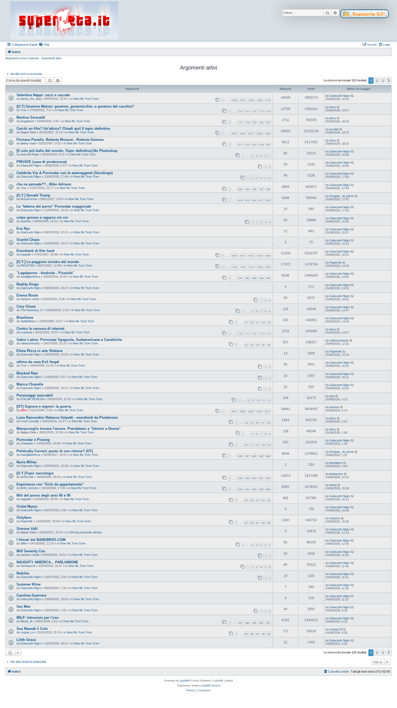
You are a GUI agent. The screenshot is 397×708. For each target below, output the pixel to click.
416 (254, 200)
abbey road (28, 143)
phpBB (184, 680)
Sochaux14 (28, 565)
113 (261, 333)
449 (254, 622)
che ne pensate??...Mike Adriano (43, 184)
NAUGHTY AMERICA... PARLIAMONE (47, 562)
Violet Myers (26, 506)
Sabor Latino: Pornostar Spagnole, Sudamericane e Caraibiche (69, 340)
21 (257, 322)
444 (268, 456)
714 (268, 111)
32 (246, 345)
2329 (267, 133)
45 (246, 634)
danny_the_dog (31, 98)
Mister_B (26, 621)
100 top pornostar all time (85, 532)
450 (261, 622)
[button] (389, 80)
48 (263, 634)
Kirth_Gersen (29, 488)
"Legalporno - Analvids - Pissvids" (45, 273)
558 (254, 489)
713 (261, 111)
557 (247, 489)
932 (268, 478)
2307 (234, 411)
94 (246, 422)
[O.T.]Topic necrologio (35, 473)
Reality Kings (27, 284)
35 (263, 345)
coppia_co (27, 632)
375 (268, 144)
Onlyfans (23, 518)
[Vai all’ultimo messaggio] (352, 95)
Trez (24, 110)
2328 (259, 133)
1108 (250, 100)
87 (257, 522)
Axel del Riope (30, 154)
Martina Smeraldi (30, 117)
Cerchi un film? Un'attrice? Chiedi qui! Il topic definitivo (63, 129)
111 (247, 333)
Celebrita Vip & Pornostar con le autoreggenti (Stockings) (64, 173)
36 (268, 345)
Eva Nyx (23, 229)
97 (263, 422)
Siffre (24, 543)
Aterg (333, 485)
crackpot (26, 332)
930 (254, 478)
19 (246, 322)
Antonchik (27, 476)
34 (257, 345)
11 (263, 400)
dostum (334, 407)
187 (261, 189)
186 (254, 189)
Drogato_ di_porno (341, 196)
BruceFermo (29, 199)
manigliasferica (30, 276)
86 (251, 522)
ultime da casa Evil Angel (37, 362)
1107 (242, 100)
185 (247, 189)
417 (261, 200)
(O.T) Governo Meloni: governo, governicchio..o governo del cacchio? (75, 106)
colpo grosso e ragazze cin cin (42, 217)
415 (247, 200)
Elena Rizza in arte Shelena (39, 351)
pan (331, 396)
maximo (26, 221)
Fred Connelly (30, 421)
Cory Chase (26, 306)
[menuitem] (44, 44)
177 (240, 122)
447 (240, 622)
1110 (267, 100)
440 (240, 456)
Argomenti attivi (52, 58)
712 (254, 111)
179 (254, 122)
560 (268, 489)
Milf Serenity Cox (30, 551)
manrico (334, 518)
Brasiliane (24, 317)
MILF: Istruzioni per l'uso (37, 618)
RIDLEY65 (27, 265)
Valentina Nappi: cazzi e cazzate (43, 95)
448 (247, 622)
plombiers (335, 462)
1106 (234, 100)
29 (246, 500)
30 (251, 500)
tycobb (333, 129)
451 (268, 622)
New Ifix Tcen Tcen (86, 98)
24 (268, 445)
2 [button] (377, 80)
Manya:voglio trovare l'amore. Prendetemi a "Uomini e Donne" (68, 429)
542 (247, 278)
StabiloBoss (28, 321)
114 (268, 333)
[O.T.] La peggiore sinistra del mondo (47, 262)
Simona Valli (27, 529)
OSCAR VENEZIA (32, 399)
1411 (242, 255)
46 (251, 634)
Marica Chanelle (29, 384)
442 (254, 456)
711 (247, 111)
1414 (267, 255)
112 (254, 333)
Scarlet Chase (27, 240)
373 (254, 144)
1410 (234, 255)
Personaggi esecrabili (34, 395)
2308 (242, 411)
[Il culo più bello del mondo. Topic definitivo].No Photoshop (66, 151)
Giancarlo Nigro (339, 95)
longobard (27, 121)
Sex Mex (23, 606)
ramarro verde (30, 299)
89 (268, 522)
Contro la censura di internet (40, 329)
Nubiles (22, 573)
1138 (259, 267)
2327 (250, 133)
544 (261, 278)
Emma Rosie (27, 295)
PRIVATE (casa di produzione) (41, 162)
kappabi (26, 254)
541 (240, 278)
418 (268, 200)
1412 (250, 255)
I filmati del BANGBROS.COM (41, 540)
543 (254, 278)
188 (268, 189)
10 (257, 400)
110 (240, 333)
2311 (267, 411)
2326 (242, 133)
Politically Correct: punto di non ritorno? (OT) (54, 451)
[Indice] (64, 20)
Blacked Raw (27, 373)
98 (268, 422)
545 (268, 278)
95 (251, 422)
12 (268, 400)
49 (268, 634)
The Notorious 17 (32, 310)
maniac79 (335, 629)
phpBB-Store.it (211, 685)
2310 (259, 411)
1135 (234, 267)
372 (247, 144)
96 (257, 422)
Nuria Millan (26, 462)
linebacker (336, 474)
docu (332, 107)
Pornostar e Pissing (33, 440)
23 (268, 322)
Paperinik (335, 262)
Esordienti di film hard (35, 251)
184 (240, 189)
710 (240, 111)
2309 (250, 411)
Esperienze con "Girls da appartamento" (50, 484)
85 (246, 522)
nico (24, 410)
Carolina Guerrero (31, 595)
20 (251, 322)
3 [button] (383, 80)
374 (261, 144)
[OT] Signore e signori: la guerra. (44, 406)
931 (261, 478)
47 (257, 634)
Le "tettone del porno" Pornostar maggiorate (53, 206)
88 (263, 522)
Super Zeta (28, 132)
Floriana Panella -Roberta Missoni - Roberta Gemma (59, 140)
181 (268, 122)
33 (251, 345)
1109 (259, 100)
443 (261, 456)
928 (240, 478)
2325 (234, 133)
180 (261, 122)
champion (27, 443)
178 (247, 122)
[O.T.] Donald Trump (33, 195)
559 (261, 489)
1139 (267, 267)
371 (240, 144)
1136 (242, 267)
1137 (250, 267)
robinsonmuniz (30, 343)
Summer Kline (28, 584)
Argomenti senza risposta (22, 58)
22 (263, 322)
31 (257, 500)
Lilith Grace (26, 640)
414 (240, 200)
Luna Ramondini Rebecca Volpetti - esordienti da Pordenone (67, 418)
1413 (259, 255)
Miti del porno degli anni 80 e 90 (43, 495)
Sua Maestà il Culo (32, 629)
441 (247, 456)
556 (240, 489)
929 (247, 478)
